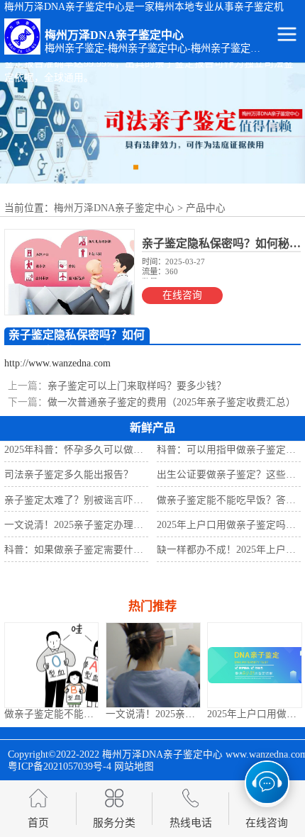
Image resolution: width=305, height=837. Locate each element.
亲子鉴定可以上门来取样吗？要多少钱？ (137, 386)
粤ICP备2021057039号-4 (59, 766)
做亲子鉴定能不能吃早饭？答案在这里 (88, 714)
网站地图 (134, 766)
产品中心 (206, 208)
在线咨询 (182, 295)
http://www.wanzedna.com (57, 363)
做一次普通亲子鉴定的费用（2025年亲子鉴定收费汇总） (172, 402)
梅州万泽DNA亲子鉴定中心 (114, 208)
